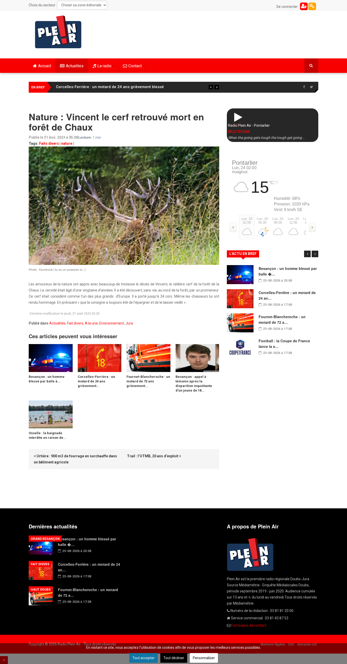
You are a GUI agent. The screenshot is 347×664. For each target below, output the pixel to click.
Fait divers (75, 323)
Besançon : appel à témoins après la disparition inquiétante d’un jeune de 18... (194, 383)
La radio (104, 65)
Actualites (75, 65)
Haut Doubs (41, 589)
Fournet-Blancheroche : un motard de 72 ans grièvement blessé (114, 87)
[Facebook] (304, 87)
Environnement (111, 323)
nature (66, 143)
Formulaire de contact (248, 625)
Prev (307, 254)
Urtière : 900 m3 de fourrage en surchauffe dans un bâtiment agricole (75, 459)
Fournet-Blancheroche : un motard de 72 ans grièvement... (148, 381)
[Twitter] (311, 87)
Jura (129, 323)
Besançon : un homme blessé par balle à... (47, 379)
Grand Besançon (45, 539)
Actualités (57, 323)
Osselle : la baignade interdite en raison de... (47, 435)
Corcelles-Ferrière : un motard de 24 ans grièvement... (96, 381)
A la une (91, 323)
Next (315, 254)
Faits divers (49, 143)
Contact (135, 65)
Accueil (44, 65)
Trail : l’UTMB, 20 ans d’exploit (153, 456)
